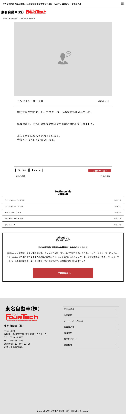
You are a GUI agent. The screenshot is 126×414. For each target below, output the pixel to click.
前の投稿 (21, 176)
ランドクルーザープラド (15, 200)
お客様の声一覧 (99, 170)
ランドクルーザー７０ (14, 206)
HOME (4, 18)
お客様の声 (13, 18)
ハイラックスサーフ (13, 212)
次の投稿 (105, 176)
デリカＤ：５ (10, 224)
